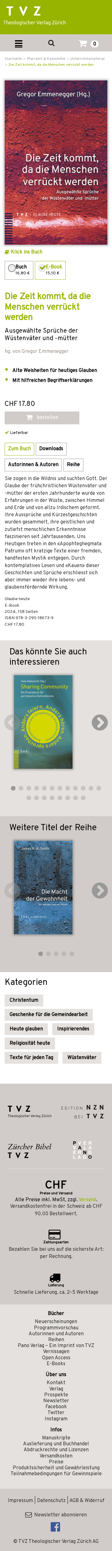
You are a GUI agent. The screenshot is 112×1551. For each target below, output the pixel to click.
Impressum (20, 1501)
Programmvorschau (56, 1328)
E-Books (56, 1364)
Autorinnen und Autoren (56, 1334)
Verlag (56, 1389)
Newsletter (56, 1401)
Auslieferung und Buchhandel (56, 1444)
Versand (87, 1200)
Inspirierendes (73, 1029)
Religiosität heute (30, 1043)
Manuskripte (56, 1438)
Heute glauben (26, 1029)
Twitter (56, 1413)
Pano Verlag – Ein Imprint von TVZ (56, 1346)
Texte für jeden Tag (31, 1058)
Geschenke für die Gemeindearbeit (49, 1015)
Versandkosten (56, 1456)
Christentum (24, 1000)
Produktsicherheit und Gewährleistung (56, 1468)
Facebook (56, 1407)
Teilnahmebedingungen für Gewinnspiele (56, 1474)
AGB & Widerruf (87, 1501)
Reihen (56, 1340)
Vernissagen (56, 1352)
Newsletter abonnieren (59, 1515)
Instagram (56, 1419)
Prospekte (56, 1395)
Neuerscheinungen (56, 1322)
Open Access (56, 1358)
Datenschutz (51, 1501)
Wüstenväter (82, 1058)
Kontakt (56, 1383)
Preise (56, 1462)
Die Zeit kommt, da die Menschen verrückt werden (51, 64)
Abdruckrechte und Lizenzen (56, 1450)
